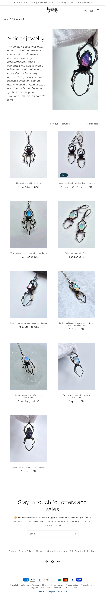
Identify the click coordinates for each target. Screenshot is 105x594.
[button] (6, 10)
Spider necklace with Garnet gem (28, 183)
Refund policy (57, 585)
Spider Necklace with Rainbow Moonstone (76, 396)
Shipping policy (37, 588)
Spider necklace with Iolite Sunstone (28, 467)
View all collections (57, 551)
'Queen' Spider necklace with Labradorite (28, 253)
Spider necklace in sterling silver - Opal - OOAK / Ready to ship (76, 324)
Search (12, 551)
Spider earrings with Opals (76, 253)
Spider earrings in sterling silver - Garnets (77, 183)
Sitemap (40, 551)
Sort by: (54, 124)
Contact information (55, 588)
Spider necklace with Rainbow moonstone (28, 396)
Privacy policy (72, 585)
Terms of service (88, 585)
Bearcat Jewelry (24, 585)
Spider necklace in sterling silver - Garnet (28, 323)
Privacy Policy (26, 551)
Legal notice (71, 588)
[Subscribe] (75, 534)
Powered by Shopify (40, 585)
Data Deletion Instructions (82, 551)
